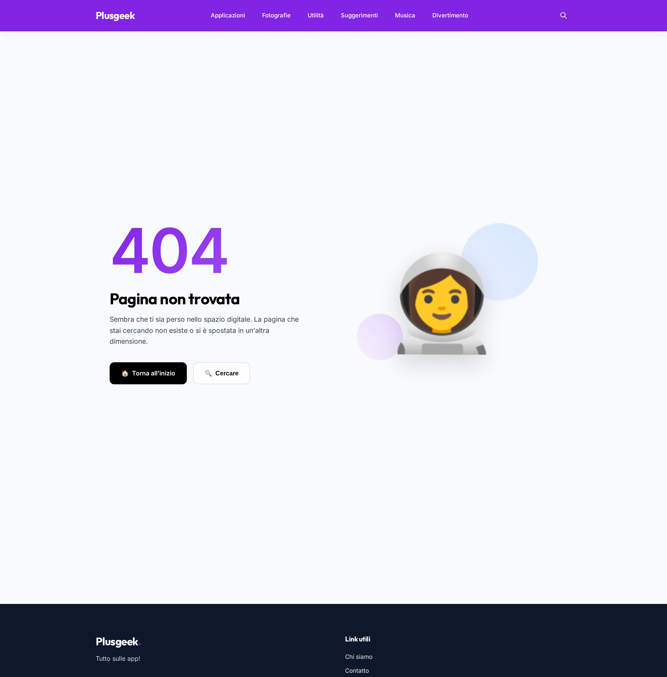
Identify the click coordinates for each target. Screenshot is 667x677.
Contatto (357, 670)
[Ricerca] (563, 15)
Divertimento (450, 15)
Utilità (316, 15)
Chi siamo (358, 656)
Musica (405, 15)
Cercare (222, 373)
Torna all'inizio (148, 373)
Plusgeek (117, 15)
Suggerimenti (359, 15)
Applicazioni (228, 15)
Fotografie (276, 15)
